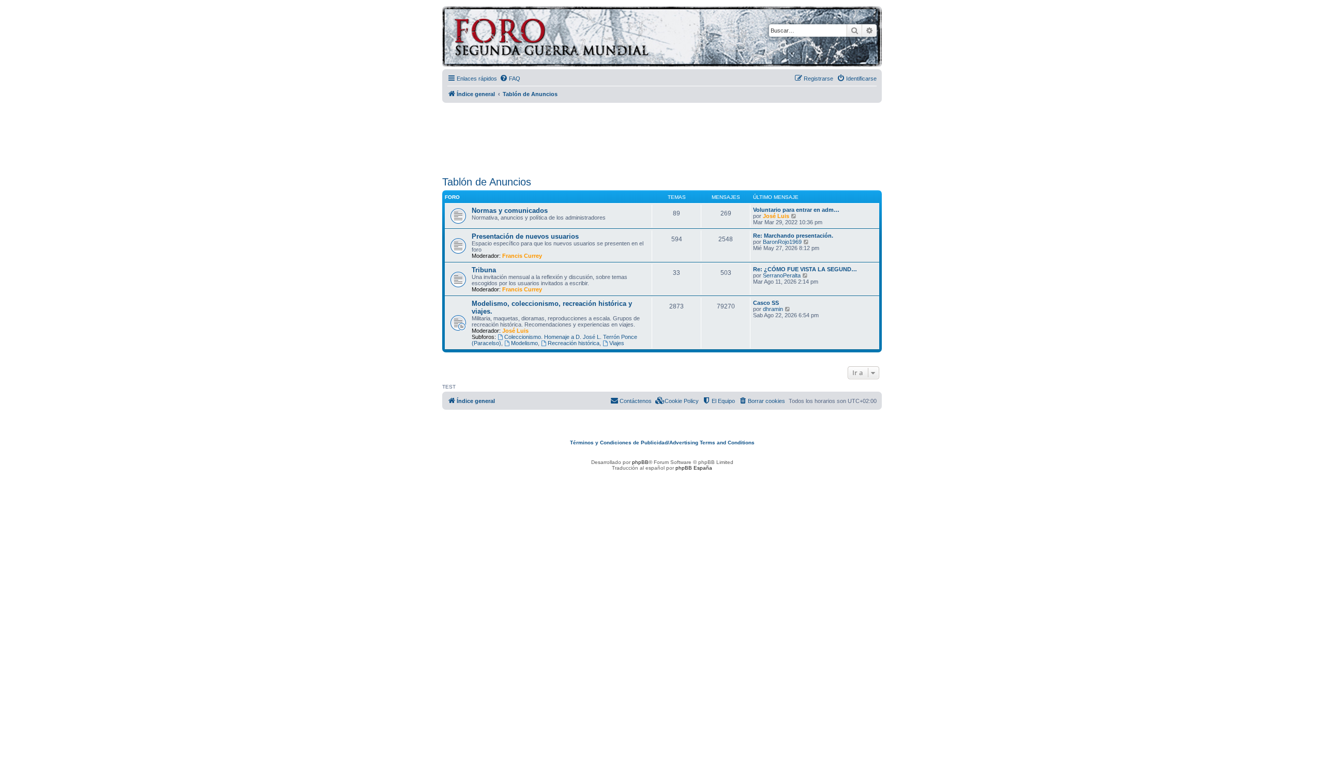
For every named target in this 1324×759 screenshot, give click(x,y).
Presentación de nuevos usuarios (525, 236)
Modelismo (524, 343)
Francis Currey (522, 256)
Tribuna (484, 270)
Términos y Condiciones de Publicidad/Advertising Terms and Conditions (662, 442)
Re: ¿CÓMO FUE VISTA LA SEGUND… (805, 269)
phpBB (640, 462)
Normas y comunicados (510, 210)
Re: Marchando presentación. (793, 236)
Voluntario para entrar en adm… (796, 210)
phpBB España (693, 468)
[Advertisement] (662, 136)
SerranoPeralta (782, 275)
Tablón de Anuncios (486, 182)
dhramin (773, 309)
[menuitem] (510, 78)
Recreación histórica (573, 343)
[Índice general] (592, 38)
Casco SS (766, 303)
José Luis (776, 216)
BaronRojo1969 (782, 242)
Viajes (616, 343)
